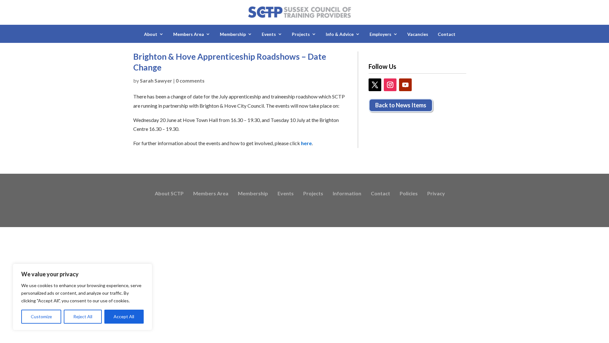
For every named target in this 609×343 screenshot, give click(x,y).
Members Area (210, 193)
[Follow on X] (375, 84)
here (306, 143)
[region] (82, 297)
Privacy (436, 193)
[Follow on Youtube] (405, 84)
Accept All (124, 316)
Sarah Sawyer (156, 80)
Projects (313, 193)
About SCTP (169, 193)
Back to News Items (400, 105)
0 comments (190, 80)
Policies (409, 193)
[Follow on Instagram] (390, 84)
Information (347, 193)
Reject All (82, 316)
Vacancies (417, 34)
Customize (41, 316)
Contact (446, 34)
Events (286, 193)
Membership (253, 193)
